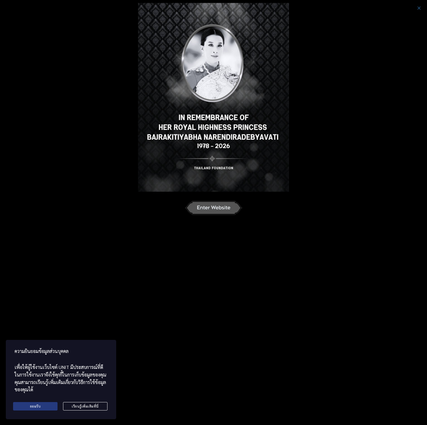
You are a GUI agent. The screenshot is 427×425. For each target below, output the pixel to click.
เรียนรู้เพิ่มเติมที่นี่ (85, 406)
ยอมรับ (35, 406)
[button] (419, 8)
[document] (213, 212)
